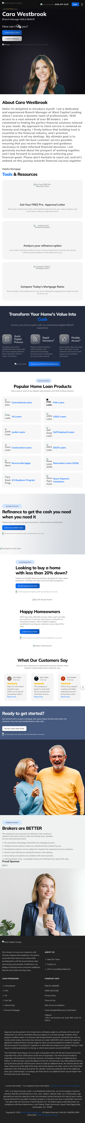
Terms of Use (50, 1000)
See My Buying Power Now (27, 586)
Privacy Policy (50, 995)
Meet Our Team (53, 959)
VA (6, 995)
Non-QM (8, 1000)
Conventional (10, 986)
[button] (2, 687)
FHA (6, 990)
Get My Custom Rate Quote (14, 729)
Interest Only (10, 1005)
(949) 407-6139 (61, 4)
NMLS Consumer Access (48, 1115)
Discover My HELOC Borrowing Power (44, 364)
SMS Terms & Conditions (55, 1005)
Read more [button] (11, 697)
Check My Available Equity (13, 528)
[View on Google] (9, 678)
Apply (75, 4)
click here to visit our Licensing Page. (65, 1086)
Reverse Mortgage (12, 1010)
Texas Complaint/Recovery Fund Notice (60, 1010)
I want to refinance (12, 39)
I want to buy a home (12, 33)
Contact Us (51, 964)
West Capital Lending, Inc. (31, 1112)
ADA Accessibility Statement (58, 969)
